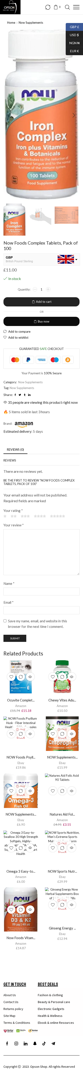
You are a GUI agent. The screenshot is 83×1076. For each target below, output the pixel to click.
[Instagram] (16, 1043)
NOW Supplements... (62, 757)
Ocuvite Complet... (21, 700)
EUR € (72, 50)
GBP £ (72, 26)
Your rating (13, 510)
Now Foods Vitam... (20, 938)
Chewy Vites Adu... (62, 700)
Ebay (21, 763)
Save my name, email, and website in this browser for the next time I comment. (37, 624)
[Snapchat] (35, 1043)
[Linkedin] (25, 1043)
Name (9, 583)
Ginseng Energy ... (62, 928)
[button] (9, 115)
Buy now (43, 321)
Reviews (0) (15, 449)
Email (8, 602)
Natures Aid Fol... (62, 814)
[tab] (15, 449)
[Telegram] (53, 1043)
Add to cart (43, 301)
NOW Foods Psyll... (20, 757)
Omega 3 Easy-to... (20, 871)
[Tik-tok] (44, 1043)
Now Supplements (31, 22)
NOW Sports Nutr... (62, 871)
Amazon (20, 706)
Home (11, 22)
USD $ (72, 34)
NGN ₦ (73, 42)
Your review (13, 525)
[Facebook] (7, 1043)
